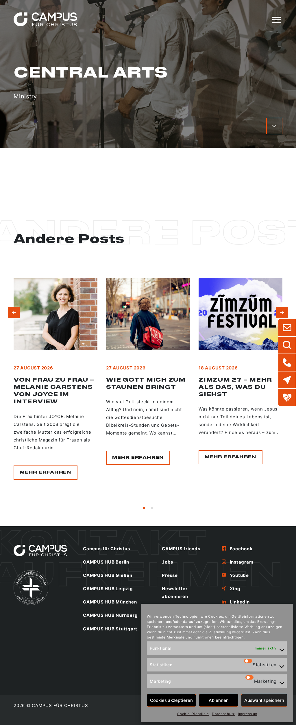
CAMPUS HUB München (110, 602)
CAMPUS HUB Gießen (107, 575)
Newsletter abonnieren (175, 592)
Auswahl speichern (264, 700)
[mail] (287, 327)
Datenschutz (223, 714)
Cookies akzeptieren (171, 700)
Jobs (167, 562)
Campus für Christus (106, 548)
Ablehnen (219, 700)
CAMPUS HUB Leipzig (108, 588)
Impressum (247, 714)
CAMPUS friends (181, 548)
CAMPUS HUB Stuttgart (110, 629)
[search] (287, 345)
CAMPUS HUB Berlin (106, 562)
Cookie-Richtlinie (193, 714)
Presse (170, 575)
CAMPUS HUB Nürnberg (110, 615)
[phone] (287, 362)
